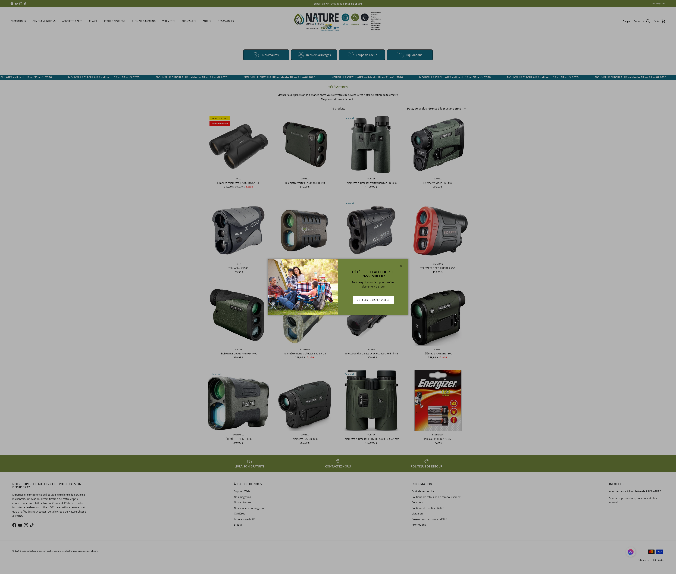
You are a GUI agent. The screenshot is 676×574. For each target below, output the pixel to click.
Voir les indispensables (373, 299)
